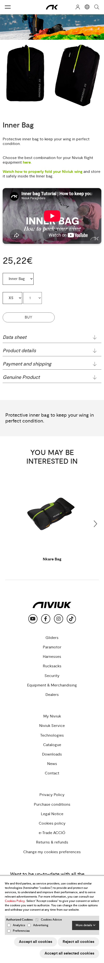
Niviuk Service (52, 726)
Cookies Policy (15, 901)
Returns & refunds (52, 842)
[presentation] (95, 523)
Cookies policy (52, 823)
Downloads (52, 754)
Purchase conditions (52, 804)
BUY (28, 317)
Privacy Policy (52, 795)
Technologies (52, 735)
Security (52, 676)
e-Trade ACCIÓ (52, 833)
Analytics (19, 925)
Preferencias (21, 931)
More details (84, 925)
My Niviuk (52, 716)
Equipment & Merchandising (52, 685)
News (52, 764)
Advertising (40, 925)
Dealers (52, 694)
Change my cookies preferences (52, 852)
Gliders (52, 638)
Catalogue (52, 745)
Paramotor (52, 647)
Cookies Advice (51, 920)
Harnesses (52, 656)
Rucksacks (52, 666)
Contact (52, 773)
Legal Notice (52, 814)
